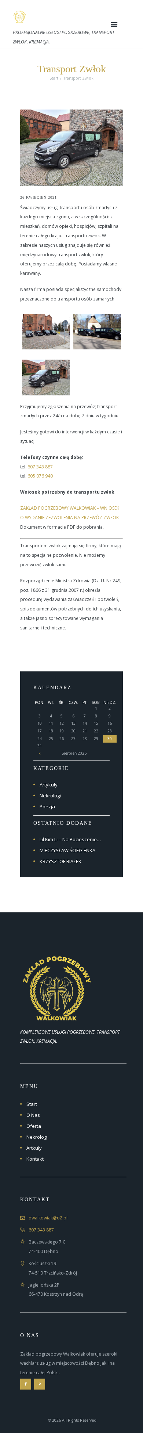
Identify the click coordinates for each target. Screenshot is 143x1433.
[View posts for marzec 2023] (39, 753)
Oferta (33, 1126)
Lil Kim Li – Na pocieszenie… (70, 839)
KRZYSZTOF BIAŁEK (60, 861)
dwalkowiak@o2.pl (48, 1218)
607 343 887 (40, 467)
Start (54, 78)
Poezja (47, 806)
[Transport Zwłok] (71, 148)
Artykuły (49, 784)
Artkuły (34, 1148)
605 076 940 (40, 476)
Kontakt (35, 1159)
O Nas (33, 1115)
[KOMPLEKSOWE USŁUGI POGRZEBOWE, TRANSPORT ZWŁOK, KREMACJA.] (57, 939)
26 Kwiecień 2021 (38, 197)
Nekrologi (50, 795)
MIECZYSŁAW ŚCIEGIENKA (67, 850)
